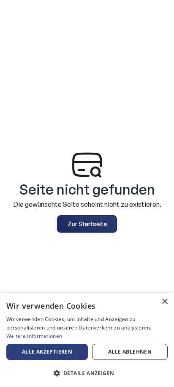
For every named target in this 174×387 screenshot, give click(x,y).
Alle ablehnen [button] (130, 351)
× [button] (164, 302)
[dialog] (87, 340)
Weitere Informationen (34, 336)
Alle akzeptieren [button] (47, 351)
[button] (87, 373)
